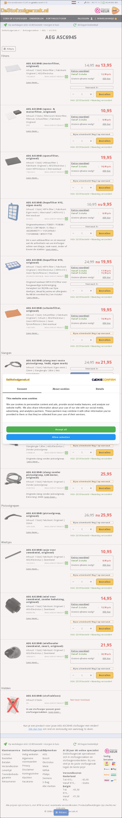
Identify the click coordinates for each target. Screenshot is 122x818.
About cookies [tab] (61, 389)
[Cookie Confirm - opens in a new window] (104, 379)
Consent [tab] (22, 389)
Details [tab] (100, 389)
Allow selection (61, 437)
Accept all (61, 429)
